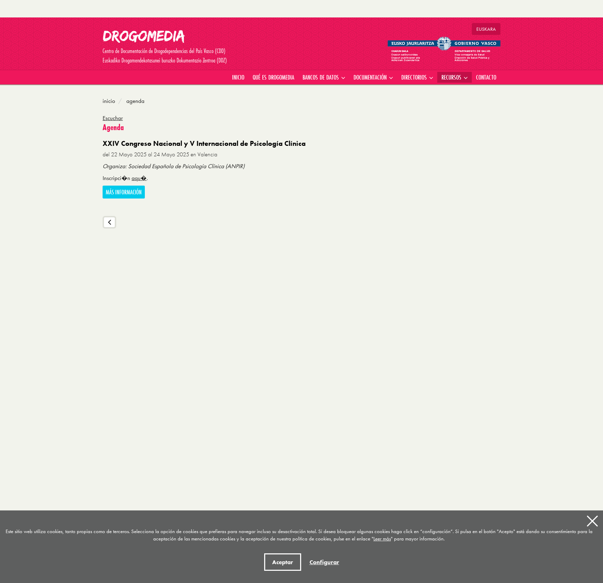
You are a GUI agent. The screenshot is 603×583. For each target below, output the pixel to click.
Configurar (324, 562)
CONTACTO (486, 77)
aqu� (139, 178)
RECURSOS (452, 77)
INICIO (238, 77)
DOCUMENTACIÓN (370, 77)
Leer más (382, 538)
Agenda (134, 101)
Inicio (109, 101)
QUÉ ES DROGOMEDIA (273, 77)
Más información (124, 192)
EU (486, 29)
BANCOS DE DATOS (322, 77)
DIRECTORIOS (415, 77)
